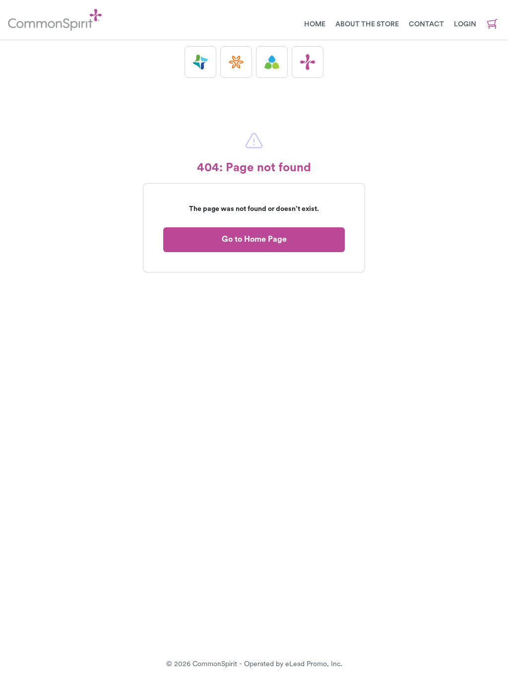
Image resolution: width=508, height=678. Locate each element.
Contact (426, 24)
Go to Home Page (254, 239)
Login (465, 24)
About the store (367, 24)
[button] (200, 62)
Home (314, 24)
